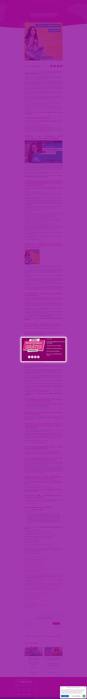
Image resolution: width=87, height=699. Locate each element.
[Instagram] (32, 357)
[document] (43, 349)
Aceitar (65, 696)
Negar (73, 696)
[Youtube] (35, 357)
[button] (84, 687)
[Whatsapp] (29, 357)
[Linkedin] (38, 357)
